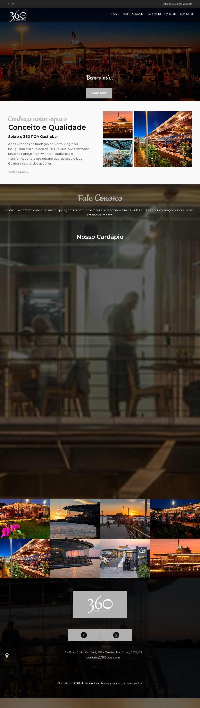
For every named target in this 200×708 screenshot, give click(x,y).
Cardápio (154, 13)
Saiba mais (17, 172)
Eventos (170, 13)
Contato (186, 13)
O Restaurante (133, 13)
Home (115, 13)
